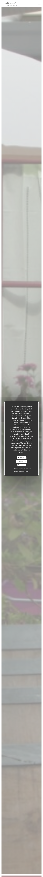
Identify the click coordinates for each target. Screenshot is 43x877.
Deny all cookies (21, 461)
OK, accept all (21, 457)
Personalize (21, 465)
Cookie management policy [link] (21, 471)
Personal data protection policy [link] (22, 469)
